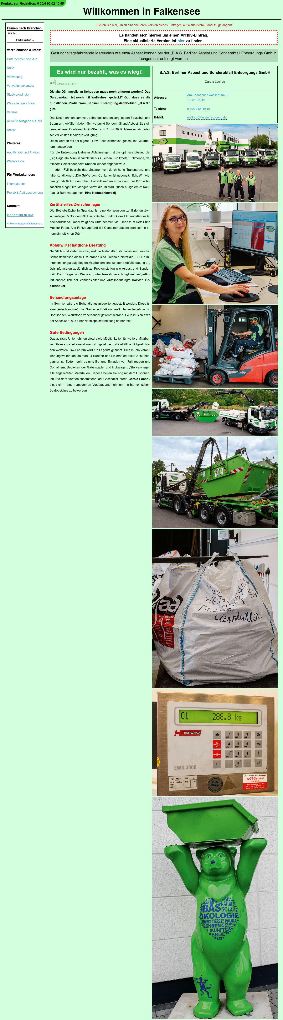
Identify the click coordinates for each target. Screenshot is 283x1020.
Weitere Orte (15, 161)
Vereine (12, 112)
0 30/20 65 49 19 (198, 108)
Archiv (11, 130)
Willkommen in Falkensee (141, 11)
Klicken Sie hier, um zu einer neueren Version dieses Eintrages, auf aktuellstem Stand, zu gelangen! (164, 25)
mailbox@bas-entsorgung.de (207, 117)
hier (181, 40)
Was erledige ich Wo (21, 103)
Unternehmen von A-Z (22, 59)
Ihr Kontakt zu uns (20, 215)
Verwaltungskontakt (20, 85)
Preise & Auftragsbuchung (25, 192)
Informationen (16, 183)
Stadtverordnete (18, 94)
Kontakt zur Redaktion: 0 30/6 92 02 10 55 (32, 3)
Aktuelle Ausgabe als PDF (25, 121)
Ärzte (10, 68)
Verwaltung (14, 76)
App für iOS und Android (23, 152)
